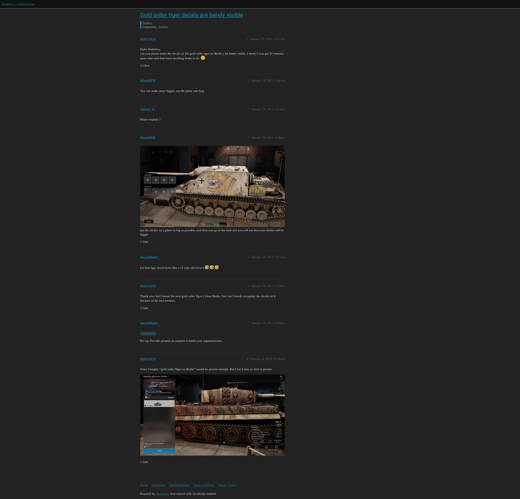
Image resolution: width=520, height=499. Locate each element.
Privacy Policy (227, 485)
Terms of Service (203, 485)
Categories (158, 485)
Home (144, 485)
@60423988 (148, 333)
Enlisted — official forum (18, 4)
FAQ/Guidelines (179, 485)
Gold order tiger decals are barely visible (191, 15)
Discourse (162, 493)
